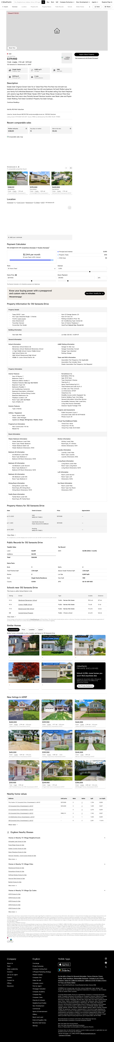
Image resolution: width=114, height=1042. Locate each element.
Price (23, 629)
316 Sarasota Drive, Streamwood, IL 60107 (20, 813)
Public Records (59, 7)
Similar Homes (80, 7)
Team (9, 966)
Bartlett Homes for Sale (14, 882)
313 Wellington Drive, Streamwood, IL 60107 (21, 817)
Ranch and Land (38, 1017)
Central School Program (25, 613)
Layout (40, 629)
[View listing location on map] (67, 58)
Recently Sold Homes (39, 1023)
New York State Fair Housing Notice (68, 1023)
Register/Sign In (107, 2)
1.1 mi (99, 604)
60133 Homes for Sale (14, 894)
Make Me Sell (37, 980)
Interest (60, 266)
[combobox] (27, 2)
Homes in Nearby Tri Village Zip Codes (23, 890)
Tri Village (37, 202)
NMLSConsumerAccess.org (87, 1033)
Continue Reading (13, 102)
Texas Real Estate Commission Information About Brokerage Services (77, 1019)
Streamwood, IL (22, 64)
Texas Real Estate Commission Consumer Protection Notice (74, 1020)
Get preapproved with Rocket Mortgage (86, 58)
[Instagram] (106, 958)
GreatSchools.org (34, 619)
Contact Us (10, 980)
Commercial (36, 1009)
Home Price (11, 275)
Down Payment (63, 275)
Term (8, 266)
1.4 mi (99, 609)
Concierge (36, 963)
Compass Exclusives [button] (66, 2)
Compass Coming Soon (40, 969)
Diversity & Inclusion (39, 1000)
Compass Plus (37, 994)
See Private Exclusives (85, 686)
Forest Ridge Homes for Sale (16, 845)
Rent (52, 2)
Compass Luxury (38, 983)
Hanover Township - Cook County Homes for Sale (22, 855)
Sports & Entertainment (40, 1011)
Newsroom (10, 986)
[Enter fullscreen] (70, 208)
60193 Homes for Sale (14, 901)
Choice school (67, 613)
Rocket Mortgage (43, 248)
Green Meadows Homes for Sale (17, 852)
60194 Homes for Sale (14, 897)
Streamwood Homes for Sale (16, 868)
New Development (38, 1006)
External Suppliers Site (39, 1020)
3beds (9, 62)
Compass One (37, 977)
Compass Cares (37, 997)
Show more (12, 859)
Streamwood (29, 202)
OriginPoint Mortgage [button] (29, 248)
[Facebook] (106, 962)
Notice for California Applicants (74, 980)
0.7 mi (100, 600)
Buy (48, 2)
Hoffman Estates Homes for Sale (17, 875)
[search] (43, 2)
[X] (106, 966)
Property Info (34, 7)
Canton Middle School (25, 604)
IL (15, 202)
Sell (57, 2)
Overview (14, 7)
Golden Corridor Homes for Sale (17, 848)
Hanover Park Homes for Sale (16, 878)
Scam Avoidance (68, 978)
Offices (9, 983)
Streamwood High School (26, 609)
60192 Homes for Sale (14, 905)
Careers (9, 977)
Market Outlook (37, 975)
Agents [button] (94, 2)
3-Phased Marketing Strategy (42, 972)
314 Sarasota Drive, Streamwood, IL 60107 (20, 809)
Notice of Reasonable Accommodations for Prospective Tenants (75, 1027)
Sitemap (35, 1026)
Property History (46, 7)
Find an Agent (37, 986)
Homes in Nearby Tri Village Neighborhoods (24, 838)
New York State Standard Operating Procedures (71, 1025)
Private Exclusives (38, 966)
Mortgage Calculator (39, 989)
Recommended (13, 629)
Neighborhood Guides (39, 1003)
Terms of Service (92, 976)
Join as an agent (12, 975)
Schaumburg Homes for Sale (16, 871)
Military (35, 1014)
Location (24, 7)
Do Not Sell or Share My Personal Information (72, 976)
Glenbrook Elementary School (27, 600)
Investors (10, 972)
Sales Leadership (12, 969)
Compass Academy (39, 992)
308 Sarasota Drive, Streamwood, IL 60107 (20, 820)
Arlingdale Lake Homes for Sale (17, 841)
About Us (10, 963)
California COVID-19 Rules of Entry (95, 980)
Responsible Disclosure (81, 978)
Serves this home (68, 600)
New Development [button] (82, 2)
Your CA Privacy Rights (68, 982)
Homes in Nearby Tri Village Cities (21, 864)
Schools (70, 7)
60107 (29, 64)
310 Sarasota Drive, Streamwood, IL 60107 (20, 806)
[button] (57, 31)
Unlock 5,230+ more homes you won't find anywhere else (89, 674)
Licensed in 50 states (65, 1035)
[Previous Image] (9, 178)
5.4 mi (100, 613)
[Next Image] (25, 178)
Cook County (20, 202)
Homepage (10, 202)
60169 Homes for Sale (14, 908)
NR (10, 613)
